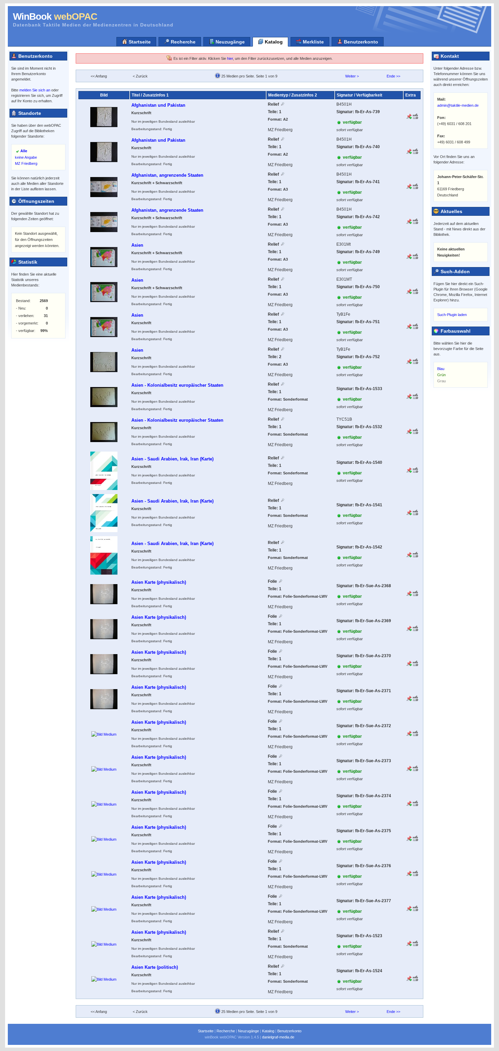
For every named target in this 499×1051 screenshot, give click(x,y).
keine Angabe (26, 157)
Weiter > (352, 76)
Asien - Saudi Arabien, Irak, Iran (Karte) (172, 458)
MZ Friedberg (26, 163)
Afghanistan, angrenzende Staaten (167, 175)
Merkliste (312, 42)
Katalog (273, 42)
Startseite (139, 42)
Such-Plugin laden (452, 315)
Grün (441, 375)
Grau (441, 381)
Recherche (182, 42)
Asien (137, 245)
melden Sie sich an (34, 90)
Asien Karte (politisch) (154, 967)
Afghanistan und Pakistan (158, 105)
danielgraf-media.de (278, 1037)
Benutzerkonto (360, 42)
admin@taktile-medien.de (458, 105)
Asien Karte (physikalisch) (158, 582)
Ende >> (393, 76)
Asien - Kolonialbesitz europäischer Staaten (177, 385)
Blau (440, 369)
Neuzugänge (229, 42)
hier (230, 58)
